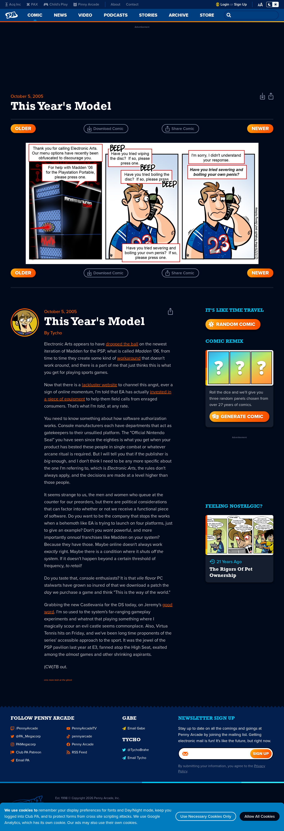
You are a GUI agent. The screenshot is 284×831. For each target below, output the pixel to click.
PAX (34, 4)
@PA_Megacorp (28, 736)
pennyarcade (82, 736)
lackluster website (99, 384)
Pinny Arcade (88, 4)
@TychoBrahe (138, 749)
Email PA (23, 760)
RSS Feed (79, 752)
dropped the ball (122, 344)
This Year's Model (94, 322)
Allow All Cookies (260, 816)
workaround (129, 358)
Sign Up (240, 4)
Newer (260, 128)
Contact (132, 4)
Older (23, 128)
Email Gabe (136, 728)
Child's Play (58, 4)
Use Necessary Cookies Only (205, 816)
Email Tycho (137, 757)
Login (225, 4)
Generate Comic (242, 416)
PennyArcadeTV (84, 728)
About (115, 4)
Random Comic (235, 324)
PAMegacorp (26, 744)
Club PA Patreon (28, 752)
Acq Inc (15, 4)
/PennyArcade (27, 728)
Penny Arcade (83, 744)
